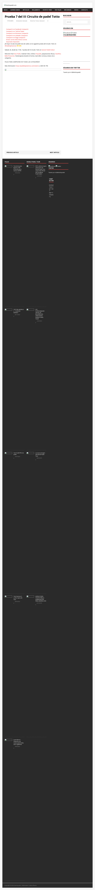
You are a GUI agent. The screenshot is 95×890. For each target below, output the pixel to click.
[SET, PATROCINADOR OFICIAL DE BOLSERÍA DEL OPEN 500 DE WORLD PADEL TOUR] (30, 447)
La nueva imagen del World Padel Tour (40, 454)
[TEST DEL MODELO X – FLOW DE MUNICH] (8, 447)
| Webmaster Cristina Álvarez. (29, 885)
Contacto (84, 10)
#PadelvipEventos (10, 46)
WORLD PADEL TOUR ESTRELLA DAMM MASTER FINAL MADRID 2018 (40, 598)
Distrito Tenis (47, 10)
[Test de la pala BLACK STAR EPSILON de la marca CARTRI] (8, 304)
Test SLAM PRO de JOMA (19, 453)
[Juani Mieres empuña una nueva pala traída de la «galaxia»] (8, 877)
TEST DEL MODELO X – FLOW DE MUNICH (19, 311)
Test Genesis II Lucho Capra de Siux (18, 597)
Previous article (13, 152)
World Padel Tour (33, 162)
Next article (54, 152)
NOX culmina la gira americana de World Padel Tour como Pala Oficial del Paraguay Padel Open (40, 170)
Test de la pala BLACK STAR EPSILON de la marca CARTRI (18, 168)
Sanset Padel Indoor (48, 50)
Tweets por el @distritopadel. (72, 72)
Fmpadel (38, 54)
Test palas (58, 10)
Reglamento (36, 10)
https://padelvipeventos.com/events (27, 66)
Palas (7, 162)
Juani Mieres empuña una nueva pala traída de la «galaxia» (19, 742)
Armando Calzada (21, 21)
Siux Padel (17, 54)
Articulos (26, 10)
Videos (76, 10)
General (42, 21)
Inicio (6, 10)
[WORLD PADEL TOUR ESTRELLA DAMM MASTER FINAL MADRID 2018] (30, 734)
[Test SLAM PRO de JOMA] (8, 591)
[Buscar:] (77, 22)
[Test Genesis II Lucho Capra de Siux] (8, 734)
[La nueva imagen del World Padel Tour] (30, 591)
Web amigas (67, 10)
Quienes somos (15, 10)
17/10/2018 (10, 21)
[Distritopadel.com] (47, 5)
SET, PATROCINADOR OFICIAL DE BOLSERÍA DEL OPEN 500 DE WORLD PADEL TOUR (39, 314)
